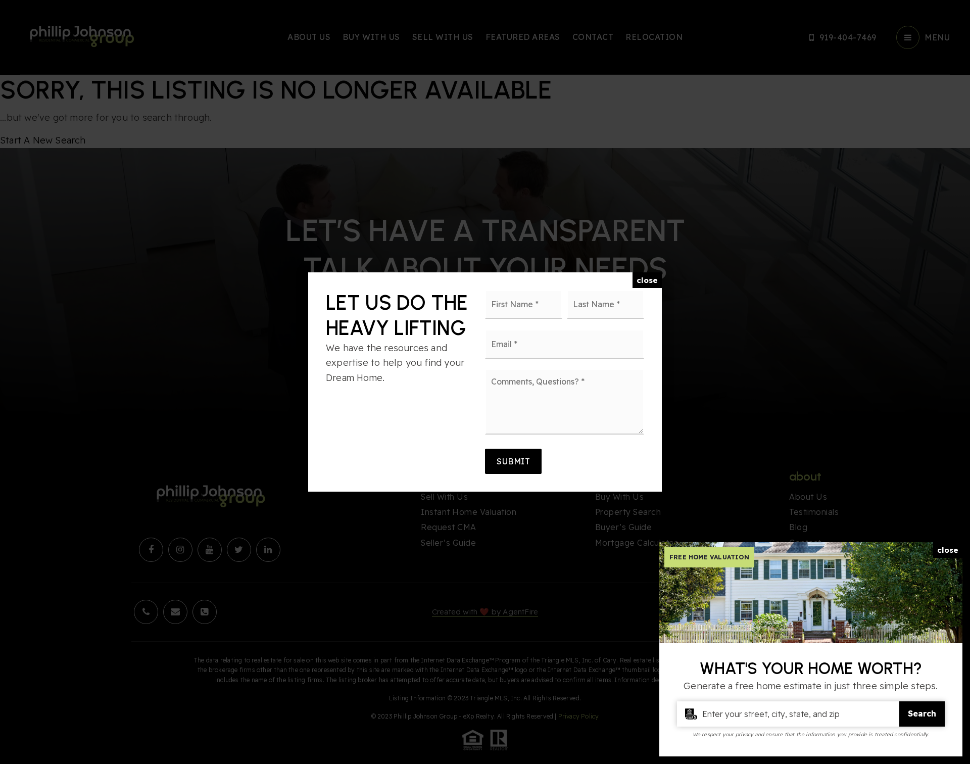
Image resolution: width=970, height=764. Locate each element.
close (647, 280)
